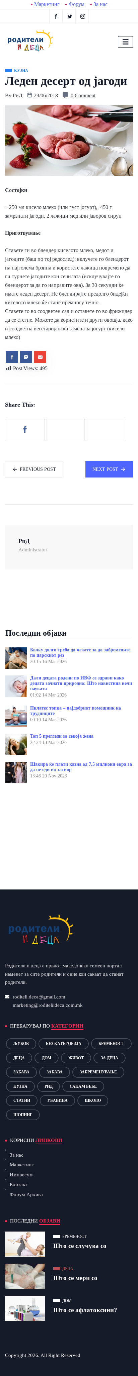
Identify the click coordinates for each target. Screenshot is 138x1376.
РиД (17, 95)
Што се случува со (80, 1245)
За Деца (109, 1058)
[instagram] (83, 16)
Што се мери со (75, 1277)
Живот (76, 1058)
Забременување (98, 1072)
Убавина (57, 1100)
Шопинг (22, 1115)
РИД (49, 1086)
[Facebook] (56, 16)
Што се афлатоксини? (85, 1309)
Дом (46, 1058)
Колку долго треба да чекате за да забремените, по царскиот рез (81, 652)
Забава (21, 1072)
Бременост (111, 1043)
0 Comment (83, 95)
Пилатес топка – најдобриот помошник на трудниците (75, 711)
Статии (21, 1100)
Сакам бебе (83, 1086)
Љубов (21, 1043)
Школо (93, 1100)
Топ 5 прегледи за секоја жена (61, 736)
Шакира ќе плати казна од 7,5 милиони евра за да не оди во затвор (81, 767)
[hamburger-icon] (125, 42)
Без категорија (63, 1043)
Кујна (20, 1086)
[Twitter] (70, 16)
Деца (19, 1058)
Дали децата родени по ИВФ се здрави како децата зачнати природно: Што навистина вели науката (81, 683)
